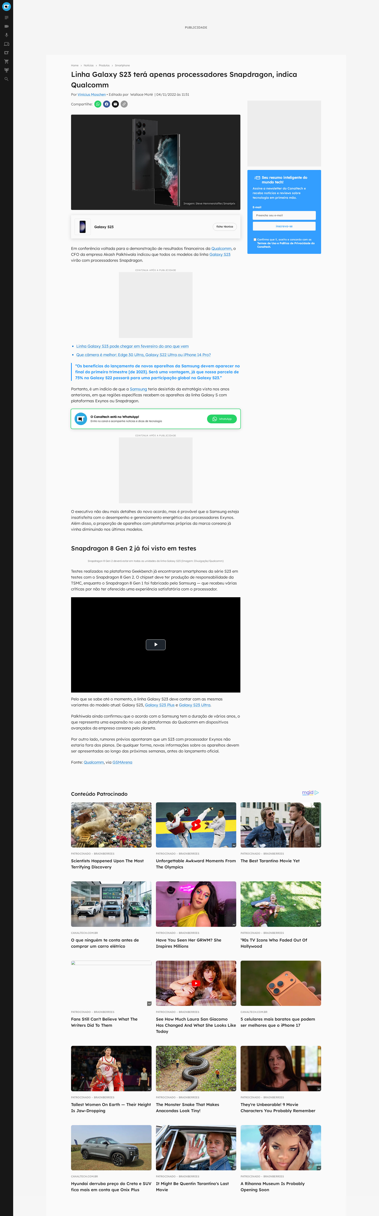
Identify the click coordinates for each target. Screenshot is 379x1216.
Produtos (104, 65)
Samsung (138, 389)
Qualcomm (221, 248)
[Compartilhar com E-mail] (115, 104)
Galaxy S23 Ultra (194, 704)
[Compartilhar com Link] (124, 104)
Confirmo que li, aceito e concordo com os (286, 243)
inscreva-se (284, 226)
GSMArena (122, 762)
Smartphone (122, 65)
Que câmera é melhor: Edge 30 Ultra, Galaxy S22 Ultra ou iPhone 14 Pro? (143, 354)
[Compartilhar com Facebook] (106, 104)
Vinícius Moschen (92, 94)
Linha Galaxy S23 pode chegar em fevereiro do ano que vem (132, 346)
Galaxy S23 (220, 254)
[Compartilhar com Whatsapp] (97, 104)
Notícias (89, 65)
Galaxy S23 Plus (160, 704)
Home (75, 65)
